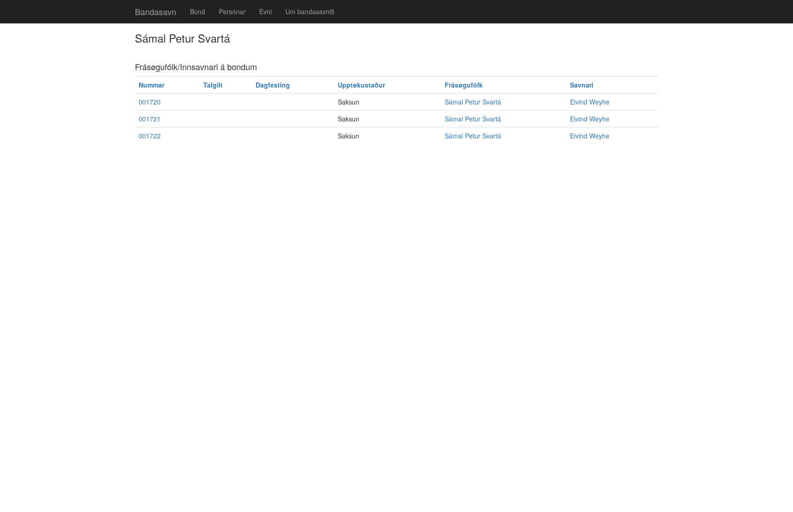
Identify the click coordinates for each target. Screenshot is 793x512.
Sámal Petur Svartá (473, 101)
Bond (197, 11)
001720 (150, 101)
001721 (150, 118)
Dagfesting (273, 84)
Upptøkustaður (361, 84)
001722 (150, 135)
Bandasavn (155, 11)
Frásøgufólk (464, 84)
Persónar (232, 11)
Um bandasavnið (310, 11)
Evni (265, 11)
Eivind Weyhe (589, 101)
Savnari (581, 84)
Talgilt (213, 84)
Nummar (151, 84)
